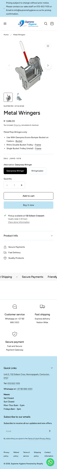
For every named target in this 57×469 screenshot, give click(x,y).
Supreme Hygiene (18, 464)
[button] (5, 23)
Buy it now (28, 205)
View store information (19, 222)
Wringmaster (37, 171)
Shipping (17, 125)
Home (6, 35)
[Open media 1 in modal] (48, 46)
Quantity (8, 178)
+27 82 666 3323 (24, 389)
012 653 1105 (13, 383)
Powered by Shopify (34, 464)
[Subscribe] (49, 431)
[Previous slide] (9, 65)
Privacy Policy (45, 439)
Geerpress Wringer (15, 171)
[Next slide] (48, 65)
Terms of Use (33, 439)
